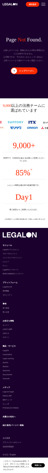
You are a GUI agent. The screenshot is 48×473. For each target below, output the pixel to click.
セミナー (6, 325)
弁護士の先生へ (9, 416)
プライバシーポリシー (12, 442)
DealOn (5, 362)
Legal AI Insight (8, 391)
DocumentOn (7, 374)
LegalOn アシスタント (11, 249)
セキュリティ (7, 295)
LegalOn (6, 350)
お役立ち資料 (7, 329)
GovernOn (6, 370)
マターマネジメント (10, 253)
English (13, 454)
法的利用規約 (8, 446)
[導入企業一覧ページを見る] (24, 125)
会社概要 (6, 438)
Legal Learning (8, 358)
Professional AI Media (11, 408)
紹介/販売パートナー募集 (13, 425)
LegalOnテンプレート (11, 269)
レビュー (6, 261)
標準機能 (6, 291)
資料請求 (32, 4)
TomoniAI (6, 378)
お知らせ (6, 333)
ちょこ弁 (6, 404)
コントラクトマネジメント (12, 257)
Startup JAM (7, 395)
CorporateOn (7, 354)
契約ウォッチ (7, 399)
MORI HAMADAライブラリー (13, 273)
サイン (5, 265)
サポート (6, 337)
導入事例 (6, 308)
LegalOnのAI (7, 287)
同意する (38, 465)
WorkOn (6, 366)
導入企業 (6, 312)
